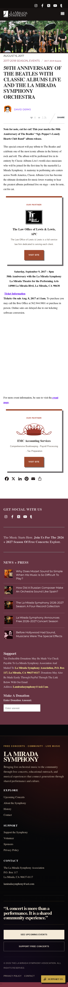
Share (61, 117)
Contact (8, 814)
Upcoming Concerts (14, 797)
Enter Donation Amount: (17, 700)
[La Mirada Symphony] (15, 15)
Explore (55, 542)
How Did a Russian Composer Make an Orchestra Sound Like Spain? (39, 589)
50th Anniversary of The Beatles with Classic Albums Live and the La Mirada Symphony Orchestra (32, 82)
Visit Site (34, 255)
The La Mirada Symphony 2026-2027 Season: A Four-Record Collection (40, 604)
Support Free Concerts (34, 946)
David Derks (22, 109)
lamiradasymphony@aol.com (19, 883)
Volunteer (9, 838)
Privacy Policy (11, 850)
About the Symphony (15, 803)
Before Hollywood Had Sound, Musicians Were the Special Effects (39, 634)
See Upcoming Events (34, 934)
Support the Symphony (16, 832)
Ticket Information (14, 293)
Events (34, 60)
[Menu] (63, 14)
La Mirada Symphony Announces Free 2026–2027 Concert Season (37, 619)
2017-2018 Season (15, 60)
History (7, 809)
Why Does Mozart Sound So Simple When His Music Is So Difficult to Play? (39, 575)
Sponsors (8, 844)
